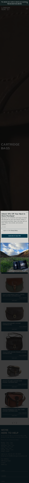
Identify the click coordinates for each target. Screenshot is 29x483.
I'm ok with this (18, 3)
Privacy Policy (14, 230)
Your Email (4, 226)
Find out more (10, 3)
